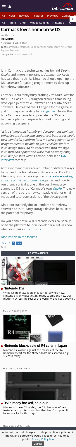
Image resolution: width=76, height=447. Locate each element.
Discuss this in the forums (19, 237)
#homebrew (53, 46)
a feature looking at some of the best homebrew (37, 178)
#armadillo (13, 46)
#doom (35, 46)
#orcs (69, 46)
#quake (5, 50)
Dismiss (38, 443)
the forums (33, 229)
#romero (15, 50)
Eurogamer (47, 111)
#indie (17, 54)
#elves (42, 46)
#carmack (24, 46)
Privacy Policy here (43, 439)
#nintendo (27, 54)
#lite (63, 46)
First (4, 243)
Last (19, 243)
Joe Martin (7, 39)
